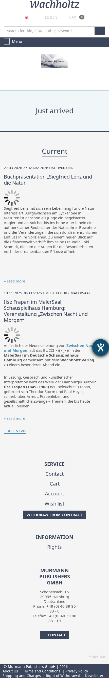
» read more (14, 280)
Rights (54, 546)
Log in (50, 17)
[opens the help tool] (100, 347)
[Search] (100, 31)
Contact (54, 473)
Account (54, 493)
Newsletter (94, 675)
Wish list (54, 503)
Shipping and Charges (22, 675)
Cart (75, 17)
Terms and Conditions (41, 671)
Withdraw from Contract (54, 514)
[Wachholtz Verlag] (54, 3)
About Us (10, 671)
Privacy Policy (76, 671)
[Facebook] (50, 564)
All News (16, 430)
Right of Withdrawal (63, 675)
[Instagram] (58, 564)
